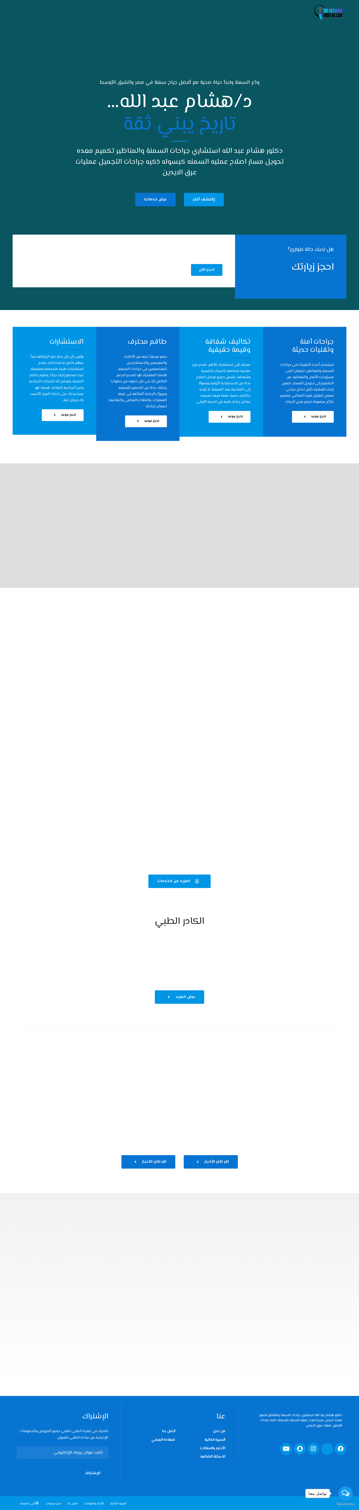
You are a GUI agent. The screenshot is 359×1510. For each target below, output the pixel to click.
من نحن (219, 1431)
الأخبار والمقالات (212, 1448)
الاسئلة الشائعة (212, 1457)
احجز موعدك (53, 1503)
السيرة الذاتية (214, 1440)
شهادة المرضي (163, 1440)
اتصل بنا (168, 1431)
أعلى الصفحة (28, 1503)
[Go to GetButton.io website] (346, 1504)
